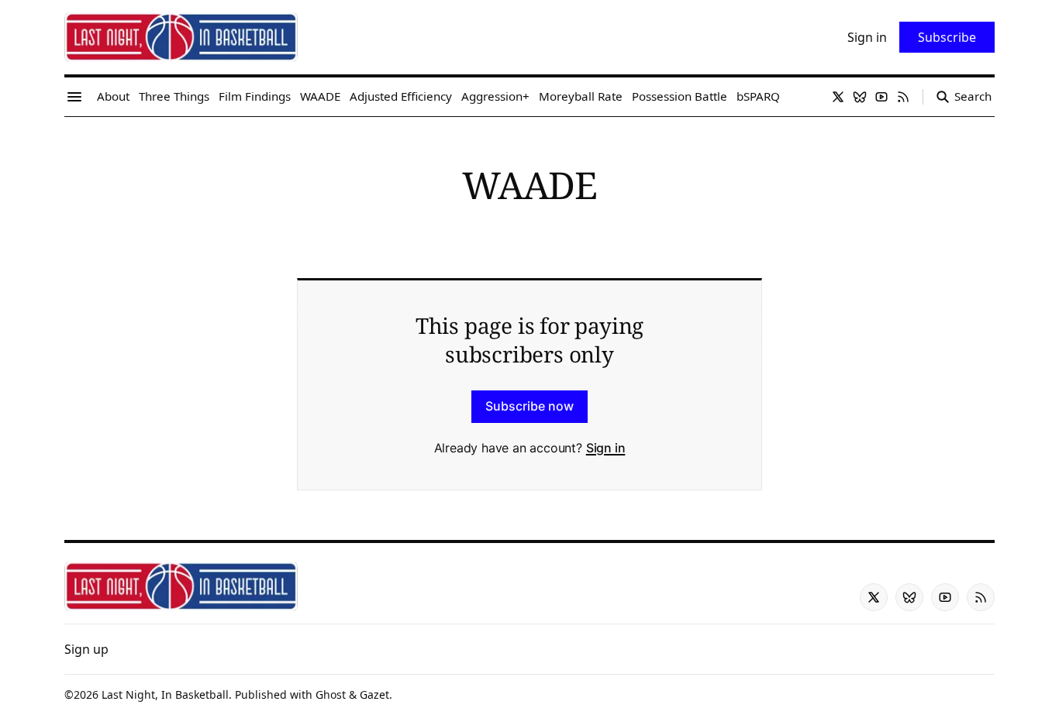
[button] (86, 649)
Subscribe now (529, 406)
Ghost (331, 694)
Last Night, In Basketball (165, 694)
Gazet (374, 694)
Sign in (606, 447)
